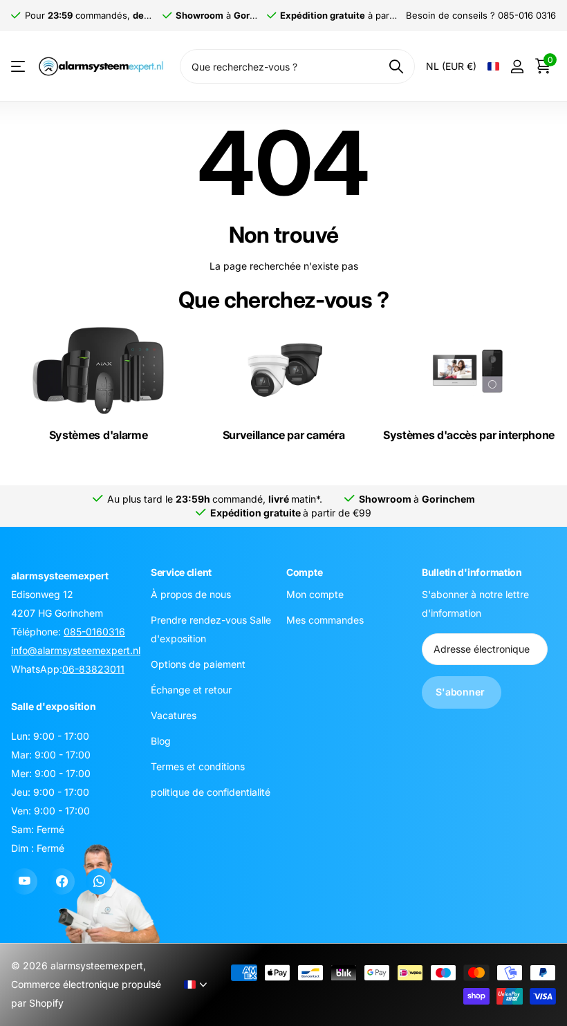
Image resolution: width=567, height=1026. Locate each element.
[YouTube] (24, 881)
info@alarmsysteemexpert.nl (75, 650)
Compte (304, 572)
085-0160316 (94, 631)
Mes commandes (325, 619)
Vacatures (173, 714)
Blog (161, 740)
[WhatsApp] (99, 881)
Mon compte (315, 593)
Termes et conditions (198, 766)
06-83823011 (93, 669)
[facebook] (61, 881)
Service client (181, 572)
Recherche (396, 66)
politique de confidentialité (210, 791)
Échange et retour (191, 689)
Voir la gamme (19, 67)
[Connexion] (516, 66)
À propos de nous (191, 593)
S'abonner (461, 692)
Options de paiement (198, 663)
